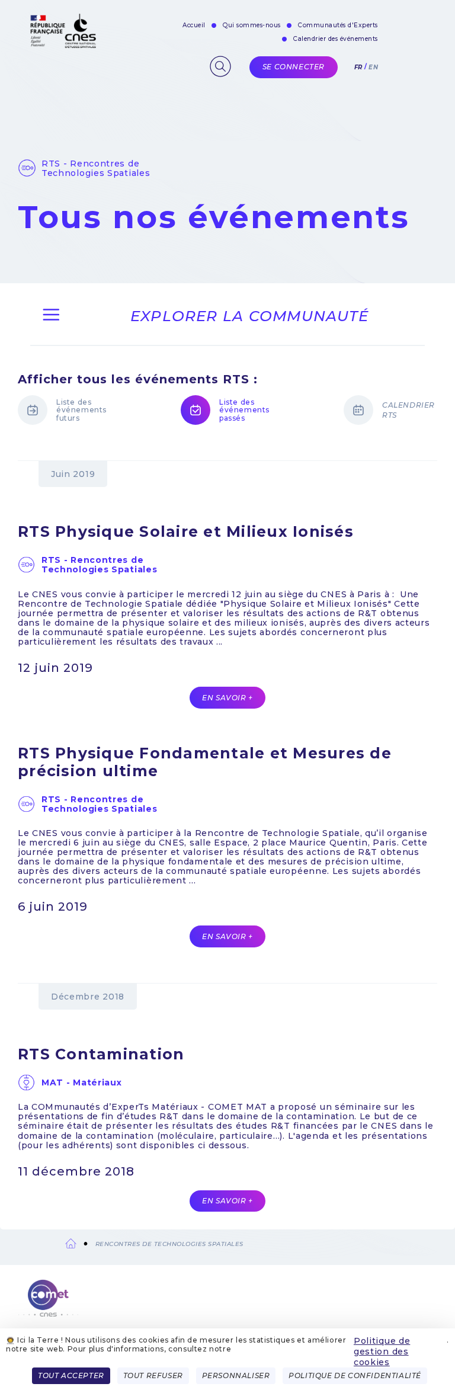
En (373, 67)
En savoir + (227, 697)
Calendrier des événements (335, 39)
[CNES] (62, 45)
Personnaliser (236, 1375)
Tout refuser (153, 1375)
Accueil (194, 25)
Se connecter (293, 66)
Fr (358, 67)
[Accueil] (227, 1305)
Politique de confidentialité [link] (355, 1375)
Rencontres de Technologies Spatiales (169, 1244)
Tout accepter (71, 1375)
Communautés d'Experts (338, 25)
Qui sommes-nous (252, 25)
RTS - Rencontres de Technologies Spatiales (95, 168)
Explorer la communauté (249, 316)
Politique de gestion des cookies (382, 1351)
